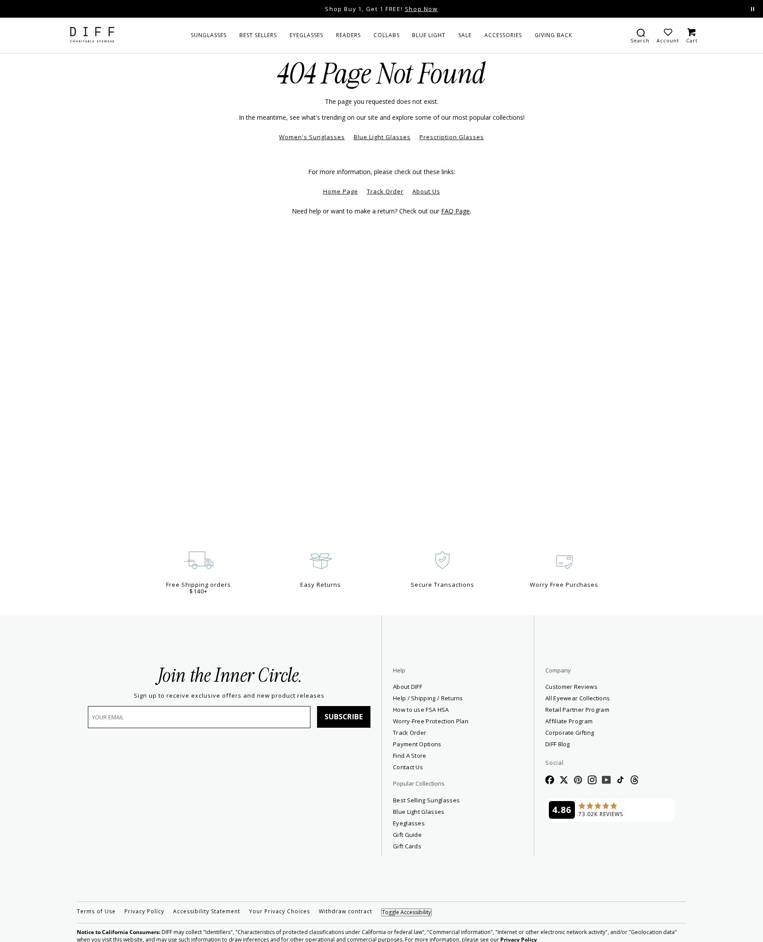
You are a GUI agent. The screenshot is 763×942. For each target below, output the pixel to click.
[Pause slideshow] (752, 9)
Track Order (385, 191)
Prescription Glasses (451, 137)
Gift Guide (407, 835)
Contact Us (408, 767)
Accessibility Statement (206, 911)
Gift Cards (407, 846)
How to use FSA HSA (421, 710)
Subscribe (344, 717)
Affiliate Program (601, 721)
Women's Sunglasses (312, 137)
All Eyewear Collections (577, 698)
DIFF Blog (557, 744)
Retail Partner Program (609, 709)
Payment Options (417, 744)
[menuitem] (209, 35)
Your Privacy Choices (279, 911)
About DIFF (407, 687)
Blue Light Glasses (382, 137)
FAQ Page (455, 211)
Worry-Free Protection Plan (430, 721)
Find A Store (410, 756)
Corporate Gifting (569, 733)
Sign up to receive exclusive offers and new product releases (229, 695)
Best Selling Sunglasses (426, 800)
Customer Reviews (571, 687)
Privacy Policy (144, 911)
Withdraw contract (345, 911)
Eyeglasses (409, 823)
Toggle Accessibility (406, 912)
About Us (426, 191)
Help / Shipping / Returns (428, 698)
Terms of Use (96, 911)
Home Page (340, 191)
